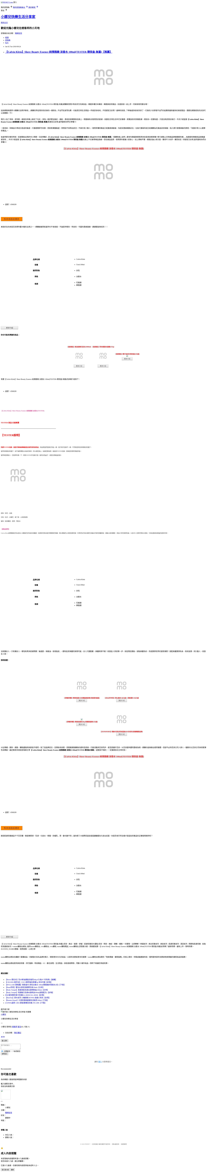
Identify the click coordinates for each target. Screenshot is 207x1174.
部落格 (7, 40)
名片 (7, 43)
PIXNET (87, 1144)
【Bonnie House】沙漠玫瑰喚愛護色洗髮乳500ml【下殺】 (27, 1000)
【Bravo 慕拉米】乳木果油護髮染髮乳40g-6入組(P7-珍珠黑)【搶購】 (31, 980)
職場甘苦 (18, 33)
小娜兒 (3, 1014)
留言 (19, 1027)
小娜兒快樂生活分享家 (18, 17)
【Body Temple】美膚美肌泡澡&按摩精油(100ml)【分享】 (27, 990)
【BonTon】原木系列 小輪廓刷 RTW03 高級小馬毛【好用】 (27, 998)
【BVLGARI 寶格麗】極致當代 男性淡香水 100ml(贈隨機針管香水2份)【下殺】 (35, 985)
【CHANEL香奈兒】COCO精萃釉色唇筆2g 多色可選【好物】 (28, 982)
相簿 (7, 38)
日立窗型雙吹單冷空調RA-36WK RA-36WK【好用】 (25, 995)
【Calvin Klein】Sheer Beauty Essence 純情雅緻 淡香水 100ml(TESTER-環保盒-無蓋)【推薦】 (58, 51)
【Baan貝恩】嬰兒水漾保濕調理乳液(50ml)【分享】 (24, 987)
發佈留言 (4, 1054)
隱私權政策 (115, 1144)
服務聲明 (124, 1144)
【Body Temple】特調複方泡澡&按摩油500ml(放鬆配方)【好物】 (29, 992)
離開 (12, 1170)
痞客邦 (14, 1027)
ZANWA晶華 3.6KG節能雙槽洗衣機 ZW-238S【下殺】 (25, 1003)
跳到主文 (4, 23)
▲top (3, 1036)
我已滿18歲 (5, 1170)
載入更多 (4, 1041)
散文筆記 (17, 1033)
